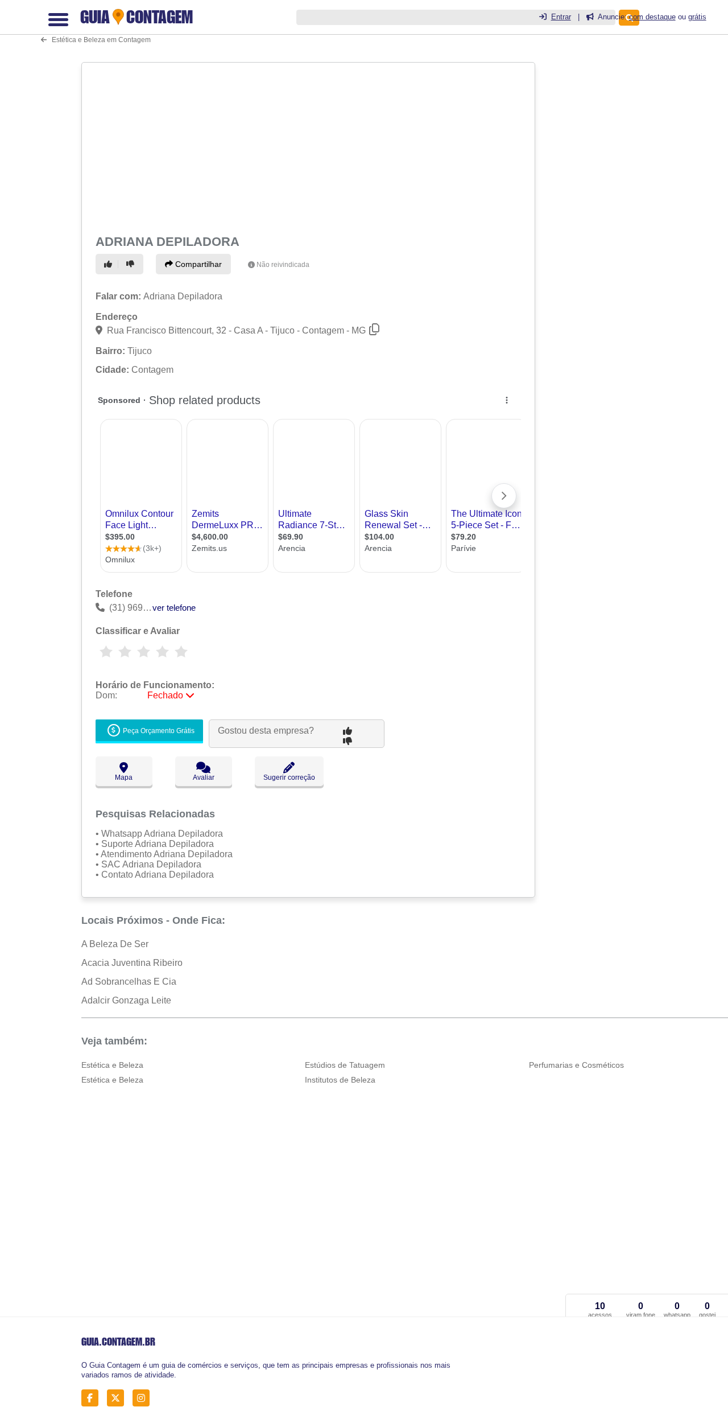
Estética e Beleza (112, 1065)
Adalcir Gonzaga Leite (126, 1000)
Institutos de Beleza (340, 1079)
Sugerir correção (289, 777)
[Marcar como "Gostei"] (109, 264)
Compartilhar (197, 264)
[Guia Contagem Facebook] (93, 1397)
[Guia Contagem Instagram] (144, 1397)
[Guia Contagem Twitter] (118, 1397)
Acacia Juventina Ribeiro (132, 963)
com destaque (652, 17)
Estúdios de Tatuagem (345, 1065)
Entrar (561, 17)
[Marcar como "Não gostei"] (132, 264)
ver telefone (174, 607)
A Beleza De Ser (114, 944)
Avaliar (203, 777)
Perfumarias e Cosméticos (576, 1065)
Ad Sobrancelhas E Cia (128, 981)
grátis (697, 17)
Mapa (124, 777)
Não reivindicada (283, 265)
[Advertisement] (307, 146)
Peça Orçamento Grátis (158, 731)
